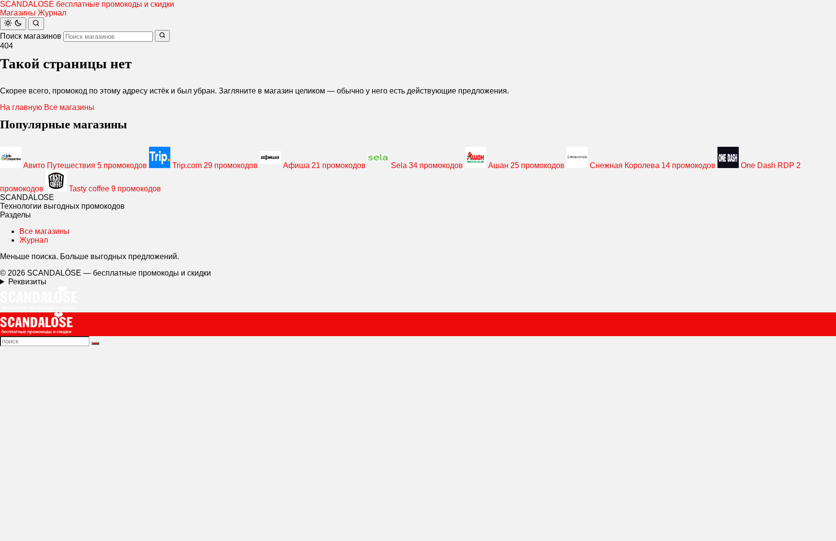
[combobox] (108, 36)
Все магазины (69, 107)
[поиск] (95, 343)
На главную (21, 107)
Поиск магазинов (30, 36)
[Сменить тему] (13, 23)
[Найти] (36, 23)
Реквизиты (27, 282)
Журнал (52, 13)
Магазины (18, 13)
